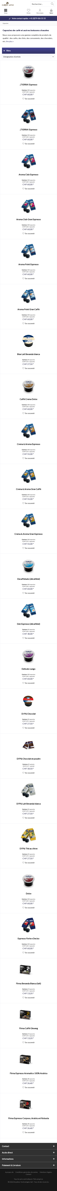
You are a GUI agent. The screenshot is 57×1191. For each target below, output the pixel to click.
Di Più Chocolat (28, 713)
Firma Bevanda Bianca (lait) (28, 983)
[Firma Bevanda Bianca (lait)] (28, 970)
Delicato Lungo (28, 669)
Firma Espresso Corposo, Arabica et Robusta (28, 1118)
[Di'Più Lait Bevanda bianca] (28, 790)
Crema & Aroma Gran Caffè (28, 489)
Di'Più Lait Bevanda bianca (28, 803)
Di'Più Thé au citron (29, 848)
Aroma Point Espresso (28, 264)
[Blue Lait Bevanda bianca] (28, 341)
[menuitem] (51, 11)
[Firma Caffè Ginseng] (28, 1015)
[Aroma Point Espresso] (28, 251)
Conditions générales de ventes (26, 1172)
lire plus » (10, 41)
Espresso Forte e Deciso (28, 938)
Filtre (8, 50)
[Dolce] (28, 880)
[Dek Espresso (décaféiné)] (28, 611)
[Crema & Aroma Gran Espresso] (28, 521)
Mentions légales (46, 1172)
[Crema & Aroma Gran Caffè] (28, 476)
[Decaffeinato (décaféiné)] (28, 566)
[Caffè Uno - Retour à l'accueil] (14, 4)
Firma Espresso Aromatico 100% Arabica (28, 1073)
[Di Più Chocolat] (28, 700)
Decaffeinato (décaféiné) (28, 579)
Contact (28, 1174)
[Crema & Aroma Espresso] (28, 431)
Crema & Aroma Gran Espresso (28, 534)
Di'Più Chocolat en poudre (28, 758)
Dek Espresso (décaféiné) (28, 624)
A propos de (9, 1172)
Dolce (28, 893)
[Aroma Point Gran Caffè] (28, 296)
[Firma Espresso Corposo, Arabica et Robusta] (28, 1105)
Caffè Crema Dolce (28, 399)
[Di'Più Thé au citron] (28, 835)
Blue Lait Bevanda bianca (28, 354)
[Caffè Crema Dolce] (28, 386)
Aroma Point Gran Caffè (28, 309)
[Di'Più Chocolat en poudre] (28, 745)
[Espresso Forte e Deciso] (28, 925)
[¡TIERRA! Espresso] (28, 71)
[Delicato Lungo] (28, 656)
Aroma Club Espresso (28, 174)
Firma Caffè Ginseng (28, 1028)
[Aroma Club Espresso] (28, 161)
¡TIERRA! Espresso (28, 84)
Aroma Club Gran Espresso (28, 219)
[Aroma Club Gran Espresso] (28, 206)
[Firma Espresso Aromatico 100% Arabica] (28, 1060)
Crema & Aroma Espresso (28, 444)
